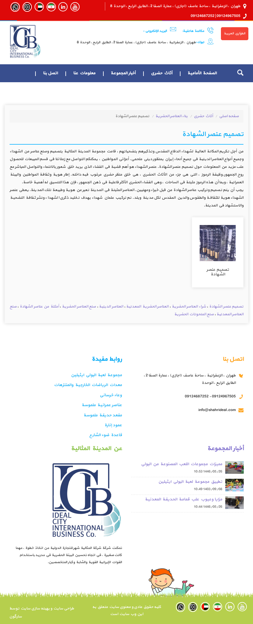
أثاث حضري (161, 73)
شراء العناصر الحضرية (189, 307)
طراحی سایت (63, 608)
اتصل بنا (50, 73)
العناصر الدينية (111, 307)
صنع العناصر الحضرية (79, 307)
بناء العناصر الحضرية (172, 116)
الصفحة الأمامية (202, 73)
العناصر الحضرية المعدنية (147, 307)
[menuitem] (202, 73)
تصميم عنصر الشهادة (226, 307)
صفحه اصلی (229, 116)
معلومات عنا (84, 73)
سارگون (15, 616)
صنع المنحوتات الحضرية (194, 314)
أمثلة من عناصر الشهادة (39, 307)
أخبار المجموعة (123, 73)
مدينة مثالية (205, 91)
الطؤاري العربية (234, 33)
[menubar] (117, 82)
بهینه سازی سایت (34, 608)
